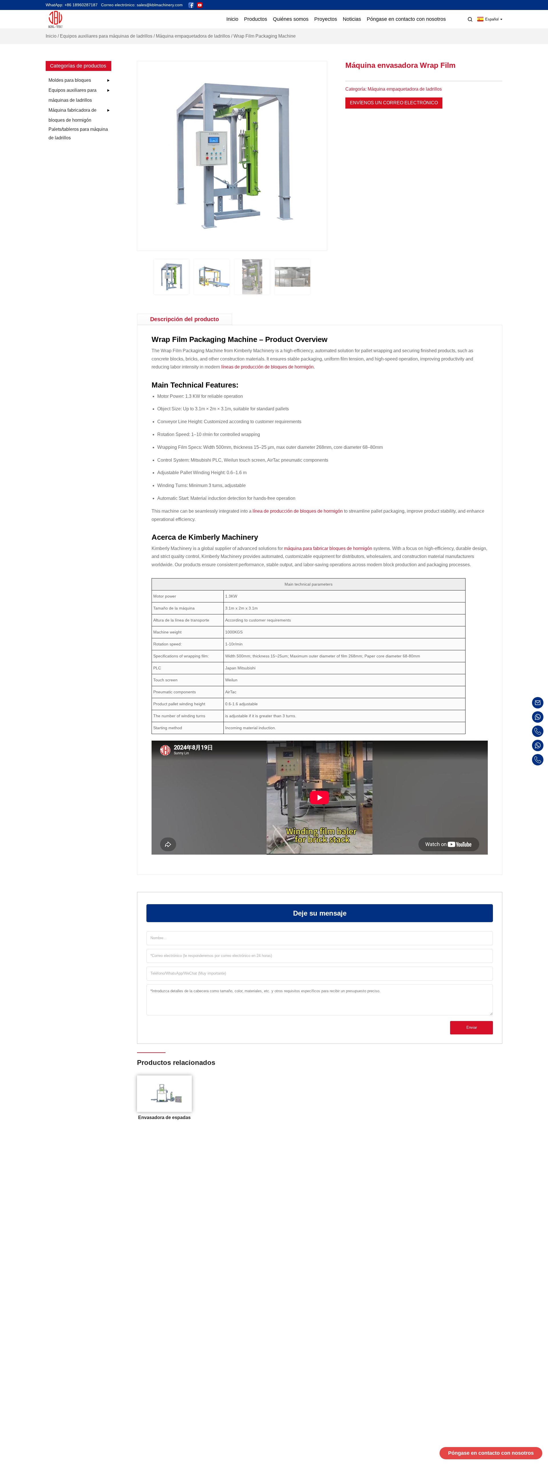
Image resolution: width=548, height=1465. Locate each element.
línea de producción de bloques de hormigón (298, 511)
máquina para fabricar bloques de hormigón (328, 548)
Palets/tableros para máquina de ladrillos (78, 133)
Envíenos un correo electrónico (394, 102)
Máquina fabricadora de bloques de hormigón (72, 115)
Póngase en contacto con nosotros (491, 1453)
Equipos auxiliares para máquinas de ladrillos (106, 36)
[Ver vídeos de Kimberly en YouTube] (200, 4)
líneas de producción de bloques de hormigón (267, 366)
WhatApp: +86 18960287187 (72, 5)
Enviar (471, 1027)
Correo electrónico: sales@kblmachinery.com (142, 5)
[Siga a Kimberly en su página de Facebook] (191, 4)
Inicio (51, 36)
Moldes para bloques (70, 80)
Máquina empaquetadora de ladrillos (193, 36)
